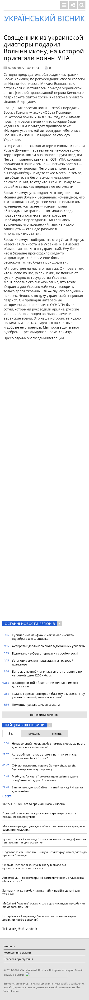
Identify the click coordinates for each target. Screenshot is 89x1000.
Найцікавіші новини (25, 725)
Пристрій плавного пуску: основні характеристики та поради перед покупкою (39, 815)
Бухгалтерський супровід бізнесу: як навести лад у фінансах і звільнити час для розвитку (44, 840)
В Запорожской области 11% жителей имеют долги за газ (45, 684)
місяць (57, 733)
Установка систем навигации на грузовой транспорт (42, 662)
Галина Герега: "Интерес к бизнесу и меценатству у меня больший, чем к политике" (48, 695)
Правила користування (18, 959)
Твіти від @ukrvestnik (19, 928)
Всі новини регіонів (44, 715)
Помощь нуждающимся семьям (36, 704)
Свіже (7, 796)
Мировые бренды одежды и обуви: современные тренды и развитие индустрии (43, 828)
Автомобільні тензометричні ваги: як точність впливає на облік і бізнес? (44, 756)
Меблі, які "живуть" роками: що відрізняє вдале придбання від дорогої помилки (45, 778)
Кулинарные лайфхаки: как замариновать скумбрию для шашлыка (43, 637)
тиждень (34, 733)
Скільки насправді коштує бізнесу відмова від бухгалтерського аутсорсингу (43, 767)
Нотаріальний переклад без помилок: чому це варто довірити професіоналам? (48, 745)
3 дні (12, 733)
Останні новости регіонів (30, 623)
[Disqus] (44, 411)
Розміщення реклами (17, 952)
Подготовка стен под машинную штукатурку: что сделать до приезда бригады (44, 853)
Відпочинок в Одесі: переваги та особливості (45, 653)
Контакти (9, 946)
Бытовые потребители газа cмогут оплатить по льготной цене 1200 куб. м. (47, 673)
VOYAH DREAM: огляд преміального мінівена (33, 804)
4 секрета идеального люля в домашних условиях (48, 646)
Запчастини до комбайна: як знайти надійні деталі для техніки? (48, 789)
